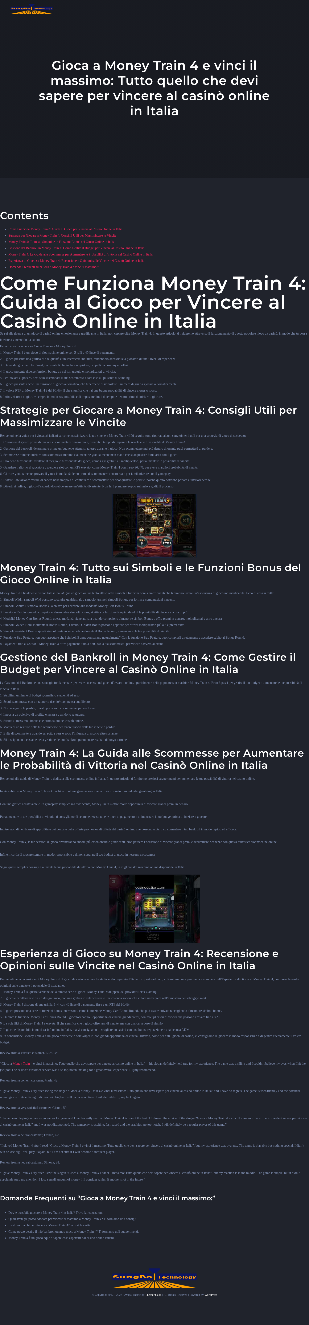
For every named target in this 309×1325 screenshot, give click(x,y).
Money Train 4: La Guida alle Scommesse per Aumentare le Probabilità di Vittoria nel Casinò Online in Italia (80, 254)
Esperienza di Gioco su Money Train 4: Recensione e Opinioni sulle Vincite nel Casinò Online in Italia (76, 260)
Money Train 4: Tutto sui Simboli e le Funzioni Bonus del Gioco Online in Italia (61, 242)
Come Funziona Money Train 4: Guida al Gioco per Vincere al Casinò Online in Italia (65, 229)
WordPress (211, 1294)
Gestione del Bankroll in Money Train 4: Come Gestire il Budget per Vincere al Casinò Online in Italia (76, 248)
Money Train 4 (22, 1063)
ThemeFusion (153, 1294)
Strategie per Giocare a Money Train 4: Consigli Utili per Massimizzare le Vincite (62, 235)
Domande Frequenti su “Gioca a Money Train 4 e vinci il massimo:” (53, 267)
